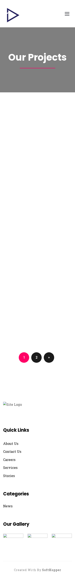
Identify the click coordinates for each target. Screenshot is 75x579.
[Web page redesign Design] (37, 337)
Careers (9, 459)
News (7, 506)
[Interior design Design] (37, 279)
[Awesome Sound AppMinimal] (37, 302)
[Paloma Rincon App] (37, 325)
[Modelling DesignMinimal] (37, 143)
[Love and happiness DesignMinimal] (37, 244)
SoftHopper (51, 570)
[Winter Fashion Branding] (37, 267)
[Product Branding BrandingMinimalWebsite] (37, 199)
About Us (10, 443)
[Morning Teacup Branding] (37, 256)
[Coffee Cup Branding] (37, 232)
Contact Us (12, 451)
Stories (9, 475)
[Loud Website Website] (37, 290)
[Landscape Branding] (37, 314)
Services (10, 467)
